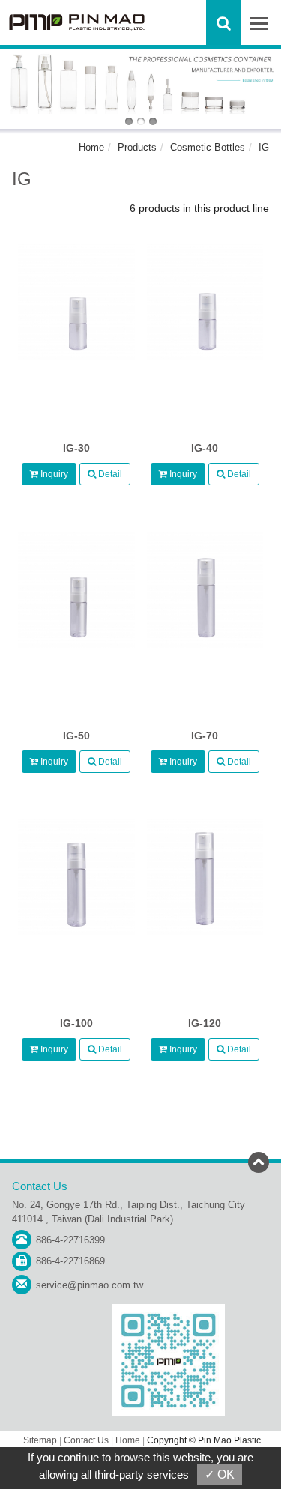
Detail (109, 474)
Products (137, 147)
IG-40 (204, 448)
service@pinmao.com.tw (89, 1285)
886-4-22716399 (70, 1240)
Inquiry (53, 474)
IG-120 (204, 1023)
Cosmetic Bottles (207, 147)
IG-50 (76, 736)
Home (91, 147)
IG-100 (76, 1023)
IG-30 (76, 448)
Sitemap (40, 1440)
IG (264, 147)
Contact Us (86, 1440)
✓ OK (220, 1474)
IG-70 (204, 736)
